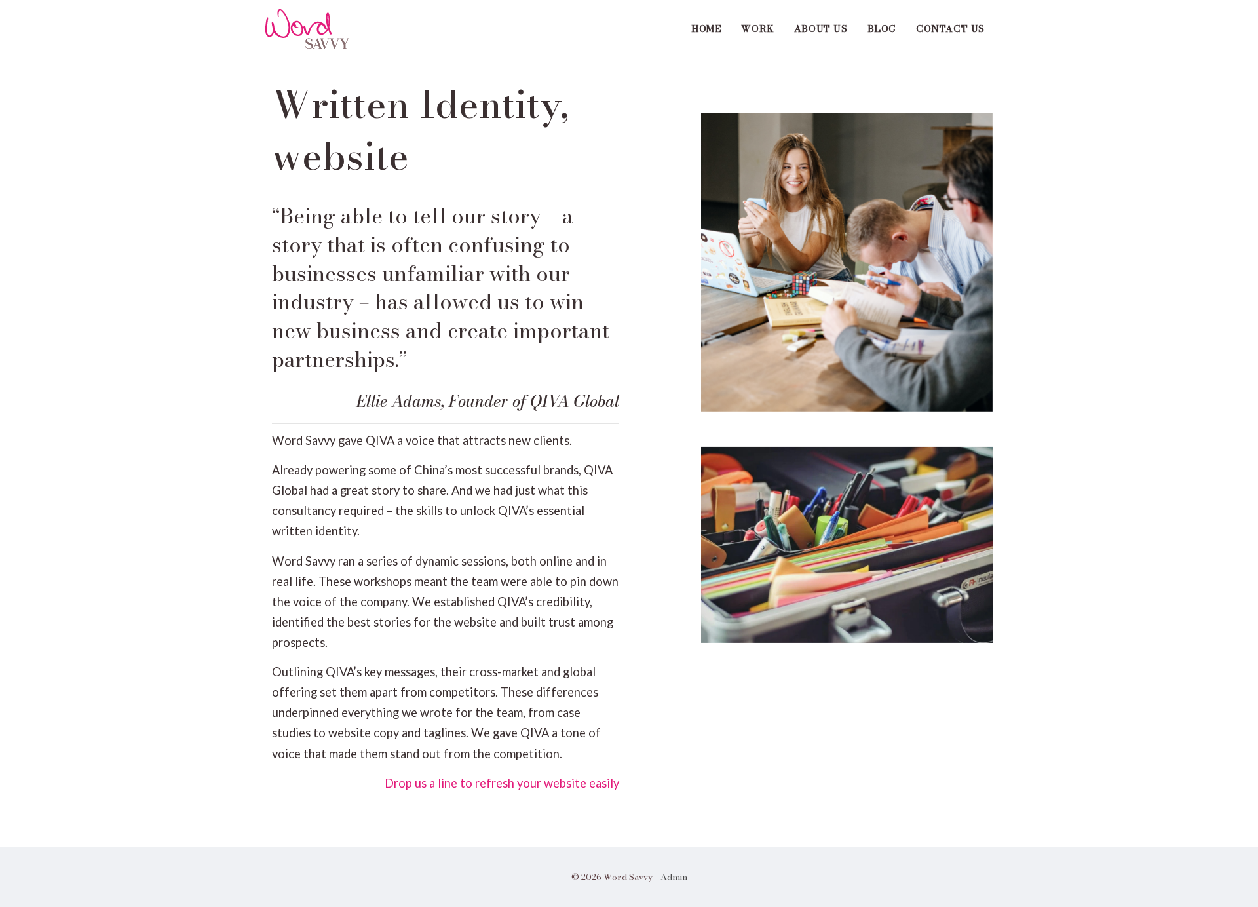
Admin (673, 876)
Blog (881, 29)
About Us (821, 29)
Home (706, 29)
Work (757, 29)
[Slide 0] (847, 260)
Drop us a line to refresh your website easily (502, 783)
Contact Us (950, 29)
